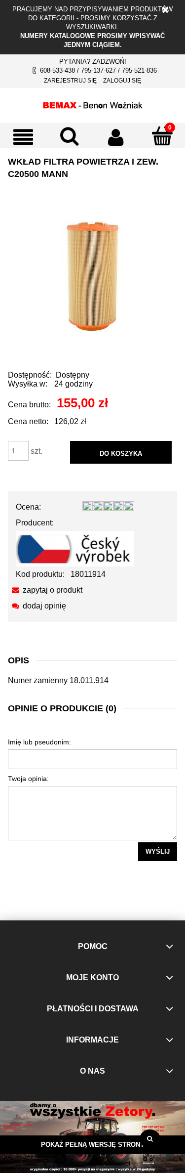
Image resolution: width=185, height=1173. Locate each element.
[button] (23, 137)
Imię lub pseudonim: (39, 742)
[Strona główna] (93, 104)
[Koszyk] (162, 136)
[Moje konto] (116, 137)
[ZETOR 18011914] (92, 276)
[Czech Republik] (75, 548)
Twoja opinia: (28, 778)
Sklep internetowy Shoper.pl (92, 1163)
